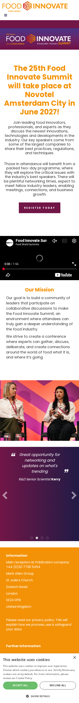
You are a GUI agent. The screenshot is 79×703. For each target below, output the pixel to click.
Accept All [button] (20, 685)
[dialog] (39, 678)
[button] (39, 696)
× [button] (74, 657)
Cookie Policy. (24, 678)
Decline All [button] (58, 685)
